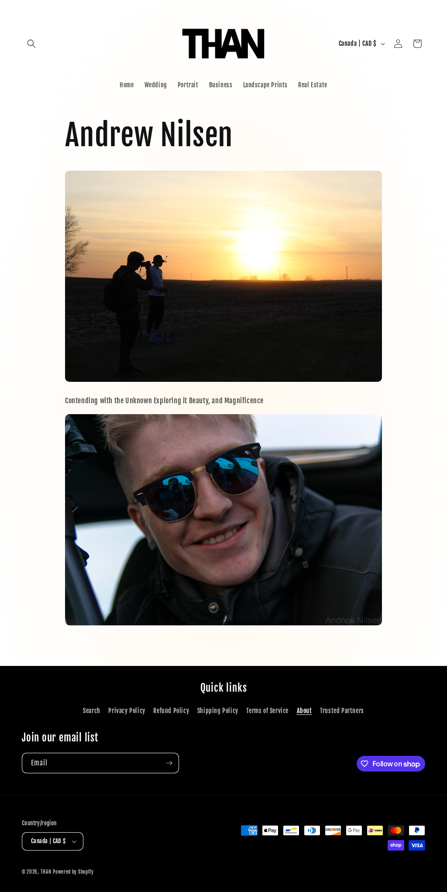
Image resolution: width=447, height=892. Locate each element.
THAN (46, 872)
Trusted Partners (342, 710)
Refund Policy (171, 710)
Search (91, 710)
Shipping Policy (217, 710)
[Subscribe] (169, 763)
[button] (31, 43)
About (304, 710)
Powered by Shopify (73, 872)
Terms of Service (267, 710)
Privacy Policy (126, 710)
